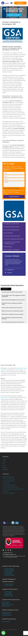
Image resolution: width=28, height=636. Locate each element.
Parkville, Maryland (8, 585)
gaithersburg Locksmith (7, 612)
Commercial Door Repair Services (12, 236)
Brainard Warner (5, 397)
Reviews (4, 465)
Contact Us (5, 467)
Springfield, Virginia (8, 594)
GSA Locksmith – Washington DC (12, 249)
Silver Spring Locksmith (6, 615)
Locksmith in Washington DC (9, 579)
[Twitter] (8, 550)
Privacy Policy (5, 469)
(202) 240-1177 (7, 169)
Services (4, 461)
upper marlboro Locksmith (7, 604)
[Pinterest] (10, 550)
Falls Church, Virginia (9, 595)
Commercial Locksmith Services (12, 226)
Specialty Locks (8, 246)
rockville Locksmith (6, 613)
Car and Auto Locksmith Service (12, 230)
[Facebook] (3, 550)
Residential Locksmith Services (12, 223)
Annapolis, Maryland (9, 574)
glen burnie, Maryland (9, 568)
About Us (4, 459)
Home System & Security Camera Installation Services (12, 242)
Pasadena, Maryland (9, 571)
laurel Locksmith (5, 602)
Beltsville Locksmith (6, 606)
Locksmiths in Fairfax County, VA (10, 589)
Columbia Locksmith (6, 621)
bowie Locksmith (5, 603)
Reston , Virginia (8, 593)
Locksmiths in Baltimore (8, 581)
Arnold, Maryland (8, 572)
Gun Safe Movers (9, 233)
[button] (11, 3)
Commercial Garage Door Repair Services (14, 239)
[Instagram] (5, 550)
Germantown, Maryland (9, 570)
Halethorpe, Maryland (9, 584)
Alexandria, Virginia (8, 591)
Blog (3, 463)
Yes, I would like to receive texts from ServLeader (14, 190)
